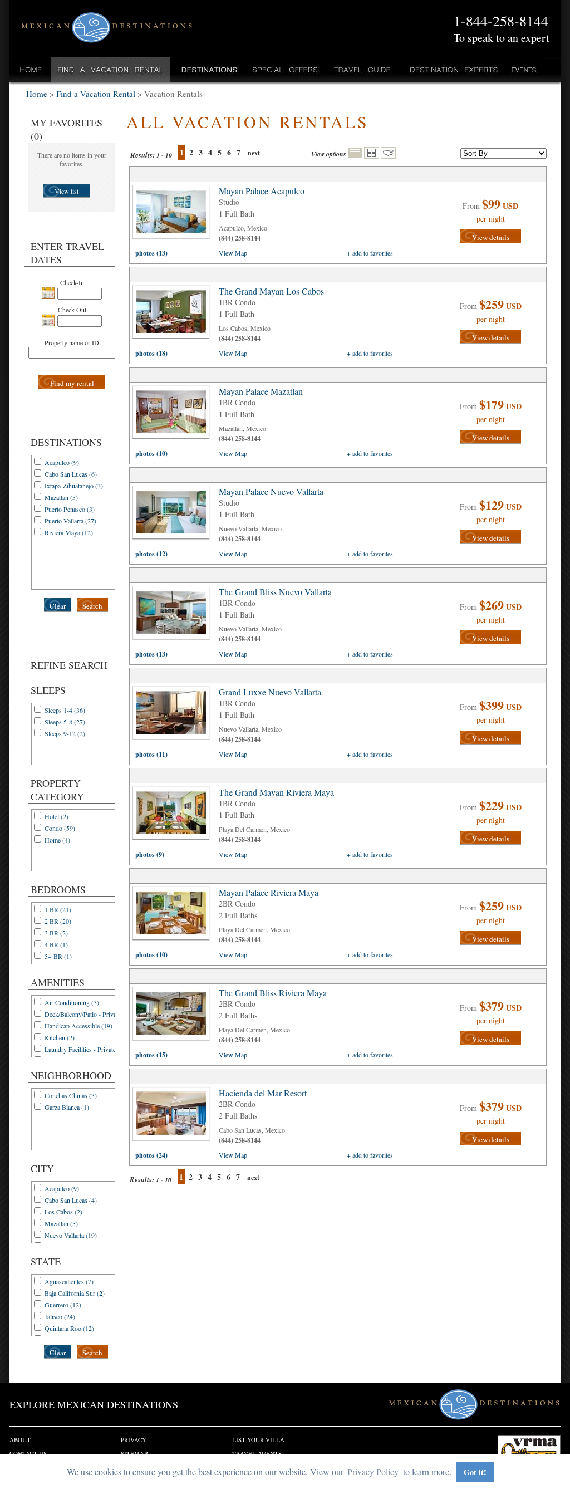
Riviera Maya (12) (69, 532)
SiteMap (134, 1453)
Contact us (28, 1453)
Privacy (133, 1440)
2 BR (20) (58, 921)
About (20, 1440)
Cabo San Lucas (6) (71, 473)
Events (523, 69)
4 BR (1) (56, 944)
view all (173, 214)
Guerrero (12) (63, 1304)
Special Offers (285, 69)
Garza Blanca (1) (67, 1107)
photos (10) (151, 453)
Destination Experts (451, 69)
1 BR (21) (58, 909)
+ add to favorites (370, 252)
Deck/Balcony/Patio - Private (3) (87, 1014)
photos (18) (151, 353)
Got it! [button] (475, 1472)
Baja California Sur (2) (75, 1293)
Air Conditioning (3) (72, 1002)
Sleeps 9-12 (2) (65, 733)
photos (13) (151, 253)
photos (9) (149, 854)
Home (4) (57, 839)
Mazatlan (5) (61, 497)
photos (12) (151, 554)
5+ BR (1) (58, 956)
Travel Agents (257, 1453)
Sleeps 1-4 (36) (65, 710)
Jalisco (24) (60, 1316)
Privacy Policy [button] (373, 1471)
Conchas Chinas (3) (71, 1095)
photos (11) (151, 754)
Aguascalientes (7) (69, 1281)
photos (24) (151, 1155)
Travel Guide (362, 69)
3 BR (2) (56, 932)
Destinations (208, 69)
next (254, 153)
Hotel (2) (56, 816)
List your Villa (258, 1440)
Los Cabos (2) (63, 1211)
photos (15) (151, 1055)
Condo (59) (60, 828)
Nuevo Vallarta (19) (71, 1235)
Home (31, 69)
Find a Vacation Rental (111, 69)
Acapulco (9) (62, 462)
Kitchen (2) (60, 1037)
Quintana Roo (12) (69, 1328)
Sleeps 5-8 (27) (65, 721)
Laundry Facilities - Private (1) (85, 1049)
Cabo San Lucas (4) (71, 1200)
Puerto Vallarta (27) (70, 520)
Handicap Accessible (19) (78, 1025)
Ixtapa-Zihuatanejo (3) (74, 485)
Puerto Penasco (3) (70, 509)
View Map (233, 252)
